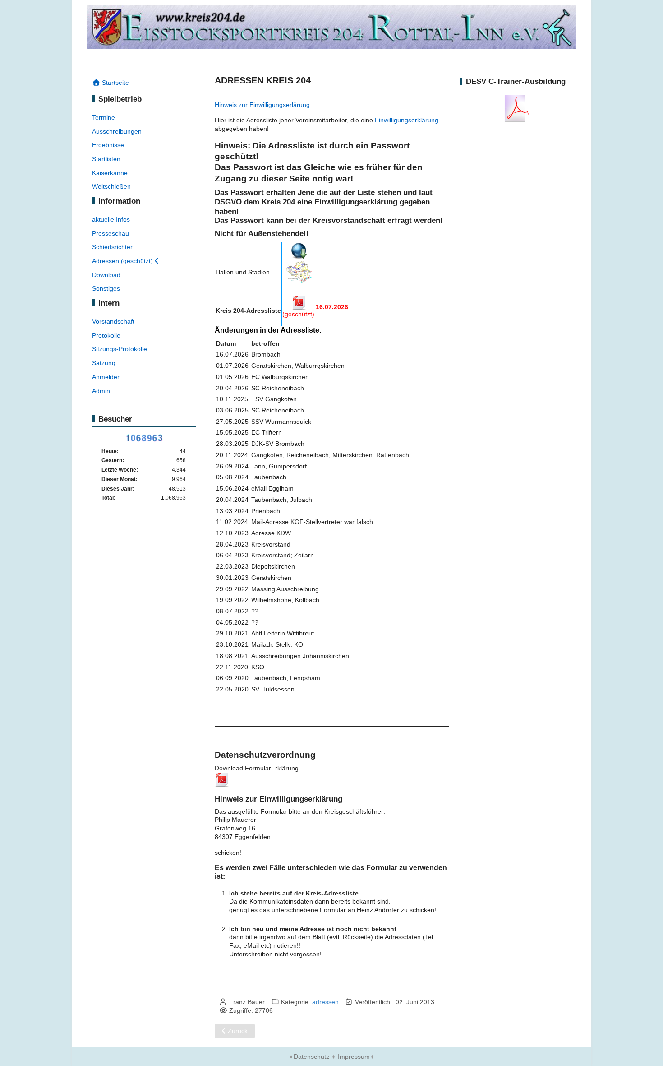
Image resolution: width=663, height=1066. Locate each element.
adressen (325, 1002)
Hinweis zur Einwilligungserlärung (262, 104)
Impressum (354, 1056)
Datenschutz (311, 1056)
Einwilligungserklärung (406, 120)
